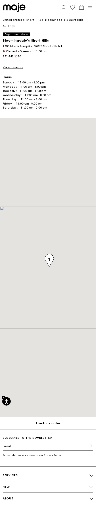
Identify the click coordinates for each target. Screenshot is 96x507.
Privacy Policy (52, 455)
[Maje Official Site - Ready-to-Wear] (14, 7)
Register (89, 446)
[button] (72, 7)
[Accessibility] (6, 401)
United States (12, 19)
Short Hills (33, 19)
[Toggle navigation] (90, 7)
